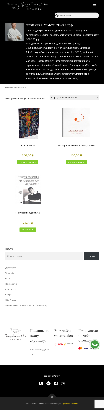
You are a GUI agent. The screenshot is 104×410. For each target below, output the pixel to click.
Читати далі (27, 229)
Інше (7, 278)
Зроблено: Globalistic (70, 404)
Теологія (9, 273)
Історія (8, 294)
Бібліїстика (10, 300)
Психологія (11, 284)
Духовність (11, 268)
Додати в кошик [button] (28, 162)
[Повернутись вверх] (52, 397)
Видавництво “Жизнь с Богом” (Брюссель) (26, 305)
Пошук (9, 248)
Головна (8, 87)
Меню (94, 5)
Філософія (10, 289)
